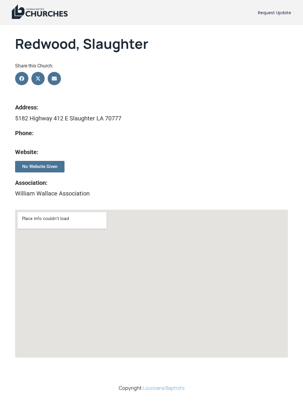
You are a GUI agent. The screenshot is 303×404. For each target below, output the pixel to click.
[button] (21, 78)
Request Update (274, 13)
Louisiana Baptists (164, 387)
